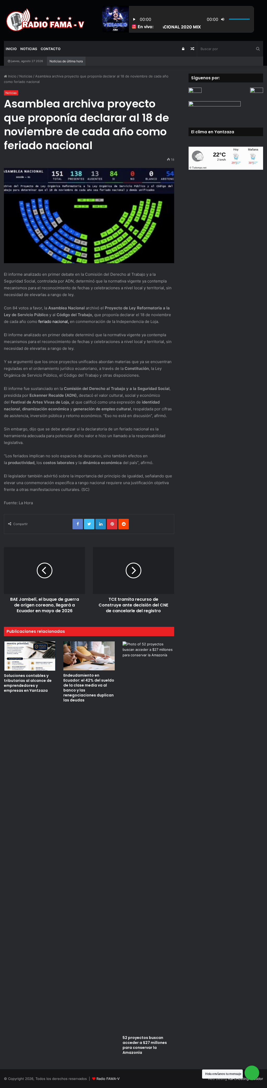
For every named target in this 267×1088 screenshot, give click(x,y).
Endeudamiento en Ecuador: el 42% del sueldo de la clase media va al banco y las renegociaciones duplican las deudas (88, 688)
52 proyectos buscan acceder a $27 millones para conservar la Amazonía (145, 1045)
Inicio (11, 49)
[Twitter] (89, 524)
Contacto (50, 49)
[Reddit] (123, 524)
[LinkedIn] (100, 524)
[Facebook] (77, 524)
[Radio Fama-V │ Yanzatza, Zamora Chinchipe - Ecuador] (44, 20)
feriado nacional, (53, 321)
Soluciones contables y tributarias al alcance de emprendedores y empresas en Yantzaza (28, 683)
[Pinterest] (112, 524)
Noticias (28, 49)
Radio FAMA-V (108, 1079)
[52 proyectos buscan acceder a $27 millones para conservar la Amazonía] (148, 837)
